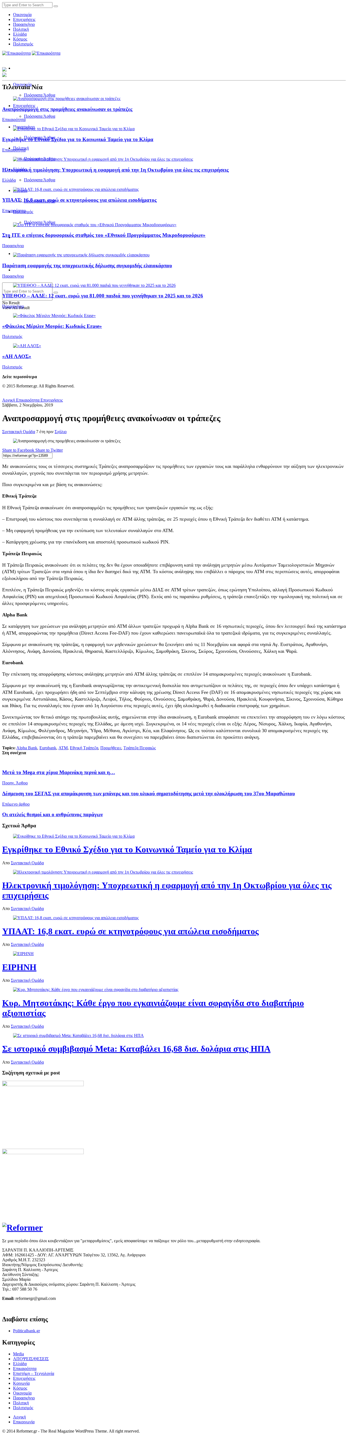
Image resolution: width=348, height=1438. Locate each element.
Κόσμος (20, 39)
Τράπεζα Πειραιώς (139, 748)
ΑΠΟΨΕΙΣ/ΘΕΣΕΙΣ (31, 1358)
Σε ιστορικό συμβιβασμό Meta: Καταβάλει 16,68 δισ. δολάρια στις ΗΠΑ (136, 1049)
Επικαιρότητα (14, 119)
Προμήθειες (110, 748)
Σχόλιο (61, 431)
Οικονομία (22, 14)
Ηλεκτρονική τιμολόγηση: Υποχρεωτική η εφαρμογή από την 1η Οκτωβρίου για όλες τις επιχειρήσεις (115, 170)
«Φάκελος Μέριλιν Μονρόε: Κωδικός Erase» (52, 326)
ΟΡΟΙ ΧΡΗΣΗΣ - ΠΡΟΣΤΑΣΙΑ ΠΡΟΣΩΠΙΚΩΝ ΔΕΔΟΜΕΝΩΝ (59, 1307)
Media (18, 1354)
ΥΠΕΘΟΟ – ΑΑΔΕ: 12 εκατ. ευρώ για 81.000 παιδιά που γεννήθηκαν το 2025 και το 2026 (102, 296)
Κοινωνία (21, 1383)
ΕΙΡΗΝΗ (19, 967)
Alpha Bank (26, 748)
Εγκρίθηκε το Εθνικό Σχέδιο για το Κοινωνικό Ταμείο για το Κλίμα (77, 139)
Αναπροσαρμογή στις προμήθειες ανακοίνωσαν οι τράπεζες (67, 109)
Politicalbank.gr (26, 1330)
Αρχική (8, 400)
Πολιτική (21, 29)
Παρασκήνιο (24, 24)
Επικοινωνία (24, 1422)
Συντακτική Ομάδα (18, 431)
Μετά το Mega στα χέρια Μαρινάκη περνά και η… (58, 772)
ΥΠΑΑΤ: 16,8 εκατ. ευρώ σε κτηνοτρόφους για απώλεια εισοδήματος (79, 200)
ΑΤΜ (63, 748)
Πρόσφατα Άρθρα (39, 95)
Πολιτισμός (23, 44)
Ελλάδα (20, 34)
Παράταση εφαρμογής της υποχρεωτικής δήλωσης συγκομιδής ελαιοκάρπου (87, 265)
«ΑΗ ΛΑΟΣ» (16, 356)
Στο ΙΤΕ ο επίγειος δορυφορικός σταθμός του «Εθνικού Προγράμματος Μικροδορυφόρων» (104, 235)
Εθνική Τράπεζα (84, 748)
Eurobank (47, 748)
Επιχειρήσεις (24, 19)
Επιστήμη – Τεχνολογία (33, 1373)
